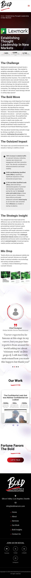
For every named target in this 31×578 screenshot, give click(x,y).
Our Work (15, 526)
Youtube (6, 553)
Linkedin (24, 553)
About (14, 517)
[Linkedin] (24, 549)
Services (15, 521)
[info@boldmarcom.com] (15, 503)
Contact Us (16, 535)
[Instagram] (15, 559)
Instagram (15, 563)
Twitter (15, 553)
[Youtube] (7, 549)
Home (2, 16)
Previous (13, 426)
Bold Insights (17, 530)
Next (17, 426)
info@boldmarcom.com (15, 507)
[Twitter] (15, 549)
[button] (28, 5)
